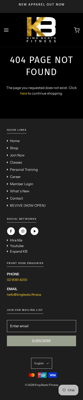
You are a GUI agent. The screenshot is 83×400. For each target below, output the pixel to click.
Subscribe (41, 341)
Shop (14, 148)
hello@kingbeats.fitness (24, 294)
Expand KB (18, 251)
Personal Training (24, 169)
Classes (16, 162)
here (23, 93)
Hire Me (16, 240)
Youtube (17, 246)
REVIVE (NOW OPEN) (28, 205)
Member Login (21, 184)
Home (15, 141)
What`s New (20, 191)
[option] (41, 4)
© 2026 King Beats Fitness (41, 385)
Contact (16, 198)
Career (15, 177)
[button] (41, 363)
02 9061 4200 (17, 280)
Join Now (17, 155)
